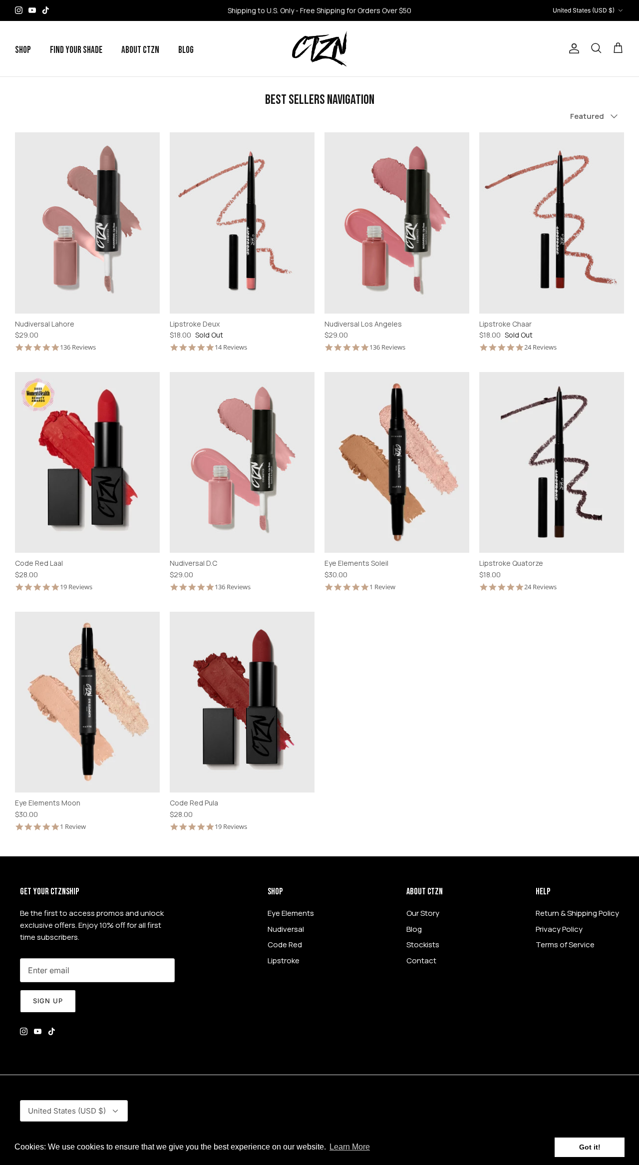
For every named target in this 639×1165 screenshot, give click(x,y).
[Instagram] (18, 10)
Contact (421, 960)
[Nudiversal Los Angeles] (396, 223)
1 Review (382, 587)
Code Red (285, 944)
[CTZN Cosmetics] (319, 48)
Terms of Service (565, 944)
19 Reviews (76, 587)
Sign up (48, 1001)
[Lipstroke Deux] (242, 223)
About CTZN (140, 50)
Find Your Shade (76, 50)
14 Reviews (231, 347)
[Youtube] (32, 10)
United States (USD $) (584, 10)
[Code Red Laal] (87, 462)
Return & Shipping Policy (577, 913)
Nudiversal (286, 929)
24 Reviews (540, 347)
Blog (186, 50)
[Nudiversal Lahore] (87, 223)
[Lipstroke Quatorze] (551, 462)
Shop (23, 50)
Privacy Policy (559, 929)
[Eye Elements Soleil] (396, 462)
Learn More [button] (349, 1147)
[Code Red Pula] (242, 702)
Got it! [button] (590, 1147)
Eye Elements (291, 913)
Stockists (422, 944)
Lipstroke (284, 960)
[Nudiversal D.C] (242, 462)
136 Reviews (78, 347)
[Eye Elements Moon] (87, 702)
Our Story (422, 913)
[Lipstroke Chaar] (551, 223)
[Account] (572, 48)
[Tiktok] (45, 10)
